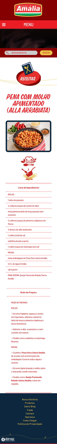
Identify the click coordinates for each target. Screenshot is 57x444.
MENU (28, 24)
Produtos (30, 402)
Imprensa (30, 416)
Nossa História (30, 399)
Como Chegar (30, 420)
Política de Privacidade (30, 423)
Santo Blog (30, 406)
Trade (30, 410)
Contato (30, 413)
